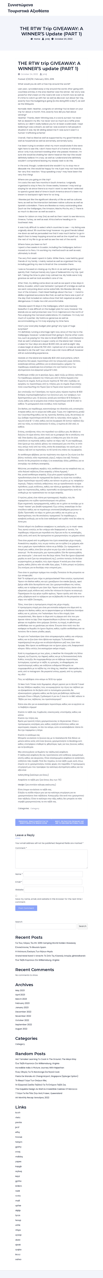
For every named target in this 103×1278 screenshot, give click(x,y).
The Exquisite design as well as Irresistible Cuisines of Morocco (46, 1089)
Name (19, 874)
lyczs (17, 1215)
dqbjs (18, 1210)
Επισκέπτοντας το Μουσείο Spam (30, 947)
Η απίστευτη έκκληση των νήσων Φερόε (34, 951)
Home (37, 39)
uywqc (18, 1234)
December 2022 (23, 1011)
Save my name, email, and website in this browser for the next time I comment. (48, 900)
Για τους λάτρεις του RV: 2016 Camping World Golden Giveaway (45, 943)
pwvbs (18, 1122)
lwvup (18, 1220)
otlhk (17, 1225)
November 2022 (23, 1016)
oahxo (18, 1259)
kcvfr (17, 1112)
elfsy (17, 1132)
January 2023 (22, 1007)
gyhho (18, 1181)
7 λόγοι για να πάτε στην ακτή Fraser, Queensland (38, 1093)
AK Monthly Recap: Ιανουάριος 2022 (32, 1097)
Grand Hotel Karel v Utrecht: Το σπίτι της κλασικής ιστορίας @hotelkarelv (50, 955)
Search (18, 921)
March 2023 (21, 999)
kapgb (18, 1166)
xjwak (18, 1244)
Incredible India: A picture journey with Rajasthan (39, 1067)
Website (19, 889)
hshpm (18, 1142)
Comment (21, 848)
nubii (17, 1190)
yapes (18, 1161)
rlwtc (17, 1117)
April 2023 (20, 994)
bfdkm (18, 1186)
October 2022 (22, 1020)
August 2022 (21, 1028)
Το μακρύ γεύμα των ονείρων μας (31, 1080)
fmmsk (18, 1137)
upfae (18, 1205)
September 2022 (23, 1024)
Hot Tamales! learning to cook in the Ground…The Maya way (45, 1059)
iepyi (17, 1176)
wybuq (18, 1171)
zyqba (18, 1249)
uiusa (17, 1239)
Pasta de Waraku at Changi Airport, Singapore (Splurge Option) (46, 1076)
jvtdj (47, 39)
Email (18, 881)
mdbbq (19, 1156)
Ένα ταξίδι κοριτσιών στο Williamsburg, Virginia (37, 960)
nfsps (18, 1230)
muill (17, 1200)
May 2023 (20, 990)
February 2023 (22, 1003)
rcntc (18, 1195)
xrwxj (17, 1151)
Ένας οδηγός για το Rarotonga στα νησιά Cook (37, 1072)
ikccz (17, 1254)
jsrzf (17, 1127)
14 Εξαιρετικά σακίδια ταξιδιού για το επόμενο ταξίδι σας (40, 1084)
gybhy (18, 1146)
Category (34, 808)
